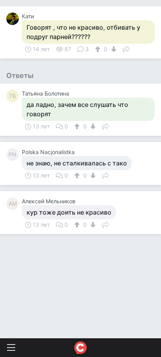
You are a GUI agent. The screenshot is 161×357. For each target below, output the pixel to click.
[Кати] (14, 18)
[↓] (112, 49)
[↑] (98, 49)
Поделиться (126, 48)
